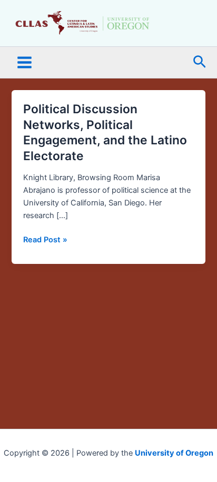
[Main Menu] (24, 62)
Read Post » (45, 238)
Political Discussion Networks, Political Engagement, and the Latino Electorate (105, 132)
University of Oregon (174, 453)
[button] (199, 62)
